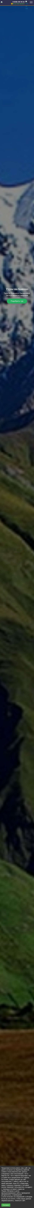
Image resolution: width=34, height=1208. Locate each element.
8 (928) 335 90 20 (19, 2)
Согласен (6, 1205)
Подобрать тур (17, 301)
